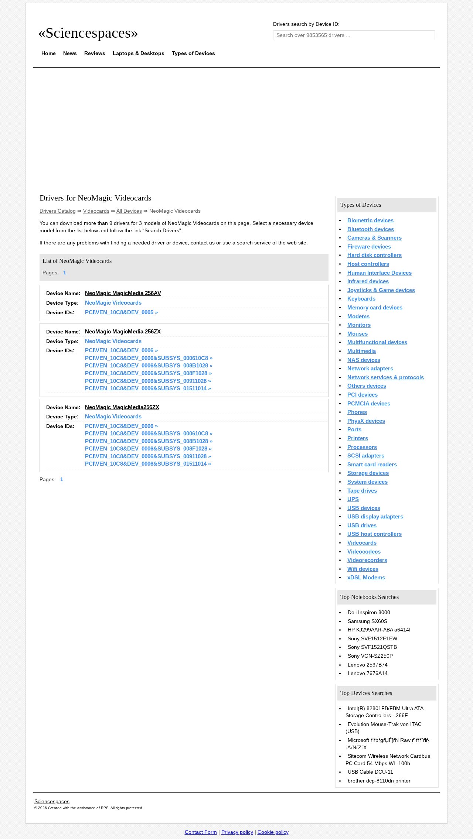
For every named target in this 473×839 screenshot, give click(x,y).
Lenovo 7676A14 (368, 673)
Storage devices (368, 473)
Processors (362, 447)
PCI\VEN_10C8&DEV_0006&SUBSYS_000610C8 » (148, 358)
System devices (367, 482)
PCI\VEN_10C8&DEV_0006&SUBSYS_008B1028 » (148, 366)
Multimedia (361, 351)
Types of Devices (193, 53)
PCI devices (362, 395)
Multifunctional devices (377, 342)
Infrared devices (368, 281)
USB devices (363, 508)
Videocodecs (364, 552)
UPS (353, 499)
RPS (105, 808)
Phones (357, 412)
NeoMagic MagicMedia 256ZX (123, 332)
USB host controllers (374, 534)
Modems (358, 316)
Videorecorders (367, 560)
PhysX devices (366, 421)
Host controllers (368, 264)
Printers (357, 438)
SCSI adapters (365, 456)
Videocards (96, 211)
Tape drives (362, 491)
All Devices (129, 211)
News (70, 53)
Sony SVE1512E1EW (372, 638)
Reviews (94, 53)
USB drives (362, 525)
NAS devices (363, 360)
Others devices (366, 386)
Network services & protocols (385, 377)
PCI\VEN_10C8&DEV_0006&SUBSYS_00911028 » (148, 381)
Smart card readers (372, 465)
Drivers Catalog (58, 211)
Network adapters (370, 368)
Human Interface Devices (379, 273)
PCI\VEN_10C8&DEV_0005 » (121, 312)
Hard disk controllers (374, 255)
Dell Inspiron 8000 (369, 612)
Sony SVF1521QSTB (372, 647)
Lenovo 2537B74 (368, 665)
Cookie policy (273, 832)
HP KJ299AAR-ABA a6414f (379, 630)
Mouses (357, 334)
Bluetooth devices (370, 229)
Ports (354, 429)
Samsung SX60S (367, 621)
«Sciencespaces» (88, 32)
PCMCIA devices (368, 404)
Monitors (359, 325)
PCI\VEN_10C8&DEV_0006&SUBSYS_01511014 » (148, 388)
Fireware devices (369, 247)
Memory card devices (374, 308)
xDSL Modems (366, 578)
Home (48, 53)
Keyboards (361, 299)
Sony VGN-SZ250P (370, 656)
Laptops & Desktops (138, 53)
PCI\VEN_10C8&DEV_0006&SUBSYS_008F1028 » (148, 373)
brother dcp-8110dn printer (379, 781)
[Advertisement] (236, 125)
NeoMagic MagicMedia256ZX (122, 407)
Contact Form (201, 832)
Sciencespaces (51, 801)
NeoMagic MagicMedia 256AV (123, 293)
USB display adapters (375, 517)
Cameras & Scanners (374, 238)
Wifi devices (362, 569)
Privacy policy (237, 832)
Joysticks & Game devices (381, 290)
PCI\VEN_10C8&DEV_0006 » (121, 350)
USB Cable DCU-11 (370, 772)
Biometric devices (370, 220)
